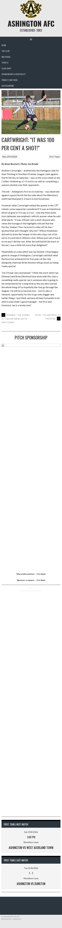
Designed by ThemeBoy (11, 919)
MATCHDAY (6, 56)
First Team (55, 156)
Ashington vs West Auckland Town (31, 847)
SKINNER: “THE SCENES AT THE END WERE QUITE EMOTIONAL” (16, 319)
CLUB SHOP (6, 68)
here (43, 574)
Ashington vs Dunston (31, 883)
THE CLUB (6, 50)
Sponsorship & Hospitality (14, 74)
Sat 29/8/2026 (31, 832)
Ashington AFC (31, 23)
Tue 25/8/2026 (31, 868)
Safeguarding (8, 85)
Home (4, 45)
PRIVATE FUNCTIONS (9, 80)
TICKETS (5, 62)
